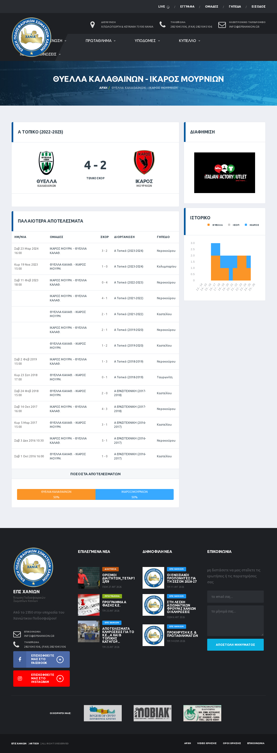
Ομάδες (211, 6)
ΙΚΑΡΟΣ (144, 181)
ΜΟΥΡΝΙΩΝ (144, 185)
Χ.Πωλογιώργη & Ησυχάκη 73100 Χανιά (127, 26)
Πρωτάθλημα (98, 40)
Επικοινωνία (255, 743)
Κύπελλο (187, 40)
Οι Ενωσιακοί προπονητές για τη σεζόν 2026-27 (181, 578)
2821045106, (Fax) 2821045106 (191, 26)
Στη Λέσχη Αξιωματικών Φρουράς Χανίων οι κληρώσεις (181, 607)
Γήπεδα (235, 6)
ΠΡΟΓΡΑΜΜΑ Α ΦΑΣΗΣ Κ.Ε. (114, 603)
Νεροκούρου (166, 250)
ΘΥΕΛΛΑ (47, 181)
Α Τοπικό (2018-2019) (128, 361)
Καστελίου (164, 314)
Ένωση (56, 40)
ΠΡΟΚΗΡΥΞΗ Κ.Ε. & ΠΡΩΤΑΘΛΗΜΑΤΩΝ (182, 634)
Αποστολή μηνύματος (235, 644)
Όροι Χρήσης (232, 743)
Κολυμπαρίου (166, 266)
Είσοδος (259, 6)
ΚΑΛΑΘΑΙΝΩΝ (46, 185)
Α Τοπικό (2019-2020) (128, 329)
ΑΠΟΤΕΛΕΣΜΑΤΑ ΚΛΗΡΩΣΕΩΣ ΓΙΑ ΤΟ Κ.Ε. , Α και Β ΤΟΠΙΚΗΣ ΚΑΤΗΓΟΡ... (118, 635)
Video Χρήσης (207, 743)
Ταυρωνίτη (165, 377)
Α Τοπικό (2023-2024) (128, 250)
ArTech (34, 743)
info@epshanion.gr (244, 26)
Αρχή (103, 87)
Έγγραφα (187, 6)
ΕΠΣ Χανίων (19, 743)
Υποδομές (145, 40)
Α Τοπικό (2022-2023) (128, 282)
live (162, 6)
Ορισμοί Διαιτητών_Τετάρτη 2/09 (120, 578)
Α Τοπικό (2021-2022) (128, 298)
